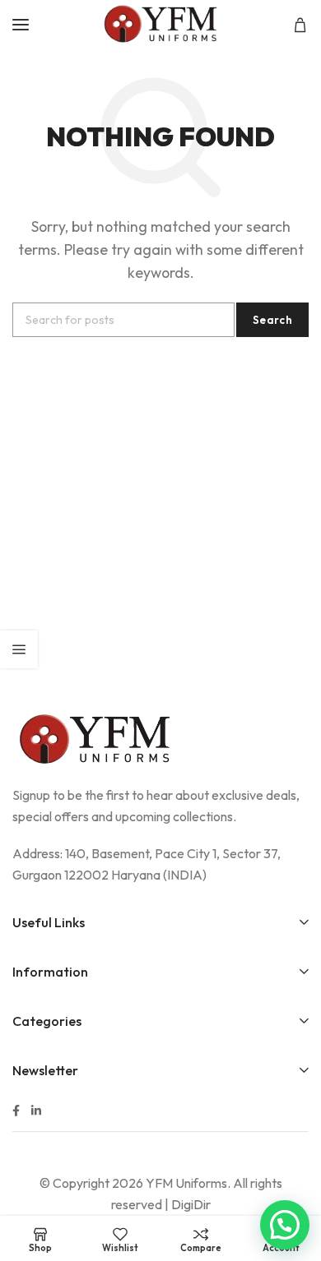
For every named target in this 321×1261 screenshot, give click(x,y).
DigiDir (191, 1204)
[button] (284, 1224)
